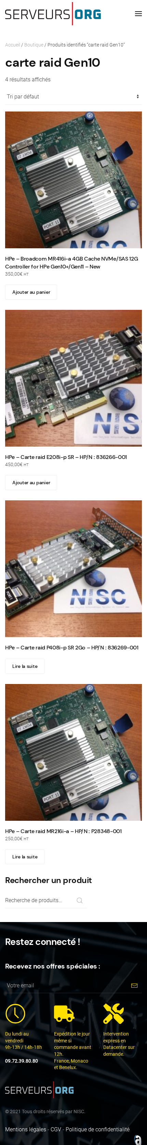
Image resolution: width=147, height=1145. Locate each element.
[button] (138, 13)
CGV (56, 1129)
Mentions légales (25, 1129)
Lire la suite (24, 666)
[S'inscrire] (134, 985)
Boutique (33, 45)
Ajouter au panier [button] (31, 292)
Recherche (79, 900)
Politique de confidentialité (98, 1129)
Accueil (12, 45)
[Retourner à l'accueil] (53, 13)
